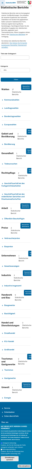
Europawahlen (10, 125)
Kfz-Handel (9, 341)
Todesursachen (10, 164)
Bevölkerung (9, 144)
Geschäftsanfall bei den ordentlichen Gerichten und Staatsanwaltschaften (13, 196)
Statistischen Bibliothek (17, 34)
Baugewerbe (9, 305)
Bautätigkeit (9, 313)
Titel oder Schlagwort (8, 54)
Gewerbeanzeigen (11, 266)
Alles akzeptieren (24, 466)
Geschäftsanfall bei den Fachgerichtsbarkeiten (13, 184)
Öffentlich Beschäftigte (14, 219)
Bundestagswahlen (12, 116)
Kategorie (4, 66)
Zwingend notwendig (9, 443)
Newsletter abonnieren (26, 87)
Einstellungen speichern (9, 458)
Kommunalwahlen (11, 100)
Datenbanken (9, 412)
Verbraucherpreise (12, 238)
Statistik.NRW (11, 3)
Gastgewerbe (10, 378)
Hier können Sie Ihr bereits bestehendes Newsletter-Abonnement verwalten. (14, 45)
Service (7, 408)
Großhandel (9, 350)
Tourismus (8, 370)
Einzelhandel (9, 333)
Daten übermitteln (11, 416)
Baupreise (8, 246)
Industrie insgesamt (12, 286)
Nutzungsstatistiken (9, 449)
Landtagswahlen (11, 108)
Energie (7, 398)
